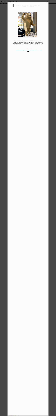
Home (5, 3)
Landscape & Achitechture (27, 50)
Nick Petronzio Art (39, 50)
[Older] (10, 2)
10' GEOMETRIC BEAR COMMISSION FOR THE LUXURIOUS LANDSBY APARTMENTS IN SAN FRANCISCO (28, 5)
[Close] (47, 2)
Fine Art (17, 50)
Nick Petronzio (32, 47)
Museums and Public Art (34, 50)
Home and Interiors (20, 50)
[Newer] (8, 2)
